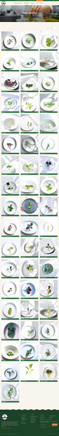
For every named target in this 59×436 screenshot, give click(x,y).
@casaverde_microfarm (7, 428)
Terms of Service (23, 423)
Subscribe (55, 424)
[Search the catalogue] (57, 3)
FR (54, 3)
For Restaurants (42, 417)
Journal (37, 3)
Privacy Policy (23, 421)
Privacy (49, 433)
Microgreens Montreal (18, 3)
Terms (52, 433)
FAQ (50, 418)
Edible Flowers (26, 3)
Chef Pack (32, 3)
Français (56, 433)
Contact (41, 3)
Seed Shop (32, 422)
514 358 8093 (24, 415)
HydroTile (51, 417)
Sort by (48, 27)
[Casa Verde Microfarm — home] (3, 3)
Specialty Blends (33, 419)
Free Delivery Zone (52, 415)
